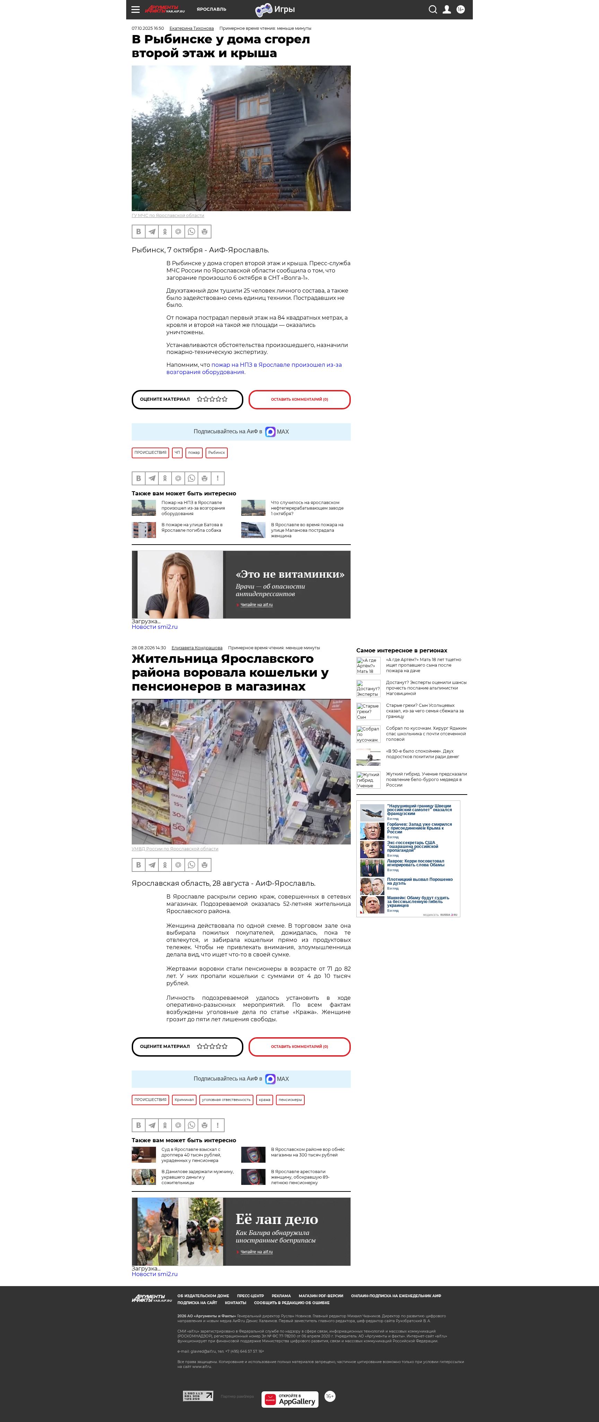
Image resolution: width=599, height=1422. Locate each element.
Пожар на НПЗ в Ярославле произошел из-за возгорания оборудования (193, 508)
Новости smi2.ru (155, 627)
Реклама (281, 1296)
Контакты (235, 1303)
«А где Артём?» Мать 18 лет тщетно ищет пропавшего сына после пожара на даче (423, 665)
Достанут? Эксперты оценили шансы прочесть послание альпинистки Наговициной (426, 688)
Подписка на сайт (197, 1303)
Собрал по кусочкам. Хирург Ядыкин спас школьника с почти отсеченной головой (426, 734)
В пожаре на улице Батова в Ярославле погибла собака (192, 527)
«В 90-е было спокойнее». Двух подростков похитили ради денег (422, 753)
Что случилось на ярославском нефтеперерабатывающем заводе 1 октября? (307, 508)
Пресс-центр (250, 1296)
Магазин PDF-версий (321, 1296)
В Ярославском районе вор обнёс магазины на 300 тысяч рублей (308, 1152)
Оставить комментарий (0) (299, 399)
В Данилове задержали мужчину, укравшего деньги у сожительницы (198, 1177)
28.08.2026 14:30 (149, 647)
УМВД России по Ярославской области (175, 848)
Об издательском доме (203, 1296)
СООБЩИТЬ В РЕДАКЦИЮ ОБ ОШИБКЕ (292, 1303)
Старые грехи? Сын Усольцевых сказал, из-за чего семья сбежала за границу (425, 711)
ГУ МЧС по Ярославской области (168, 215)
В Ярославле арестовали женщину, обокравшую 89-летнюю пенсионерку (300, 1177)
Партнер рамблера (237, 1396)
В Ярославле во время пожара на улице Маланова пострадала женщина (307, 530)
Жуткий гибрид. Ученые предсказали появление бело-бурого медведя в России (426, 779)
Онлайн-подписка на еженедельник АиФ (396, 1296)
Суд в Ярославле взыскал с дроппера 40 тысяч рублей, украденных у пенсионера (191, 1155)
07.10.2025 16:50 (148, 28)
